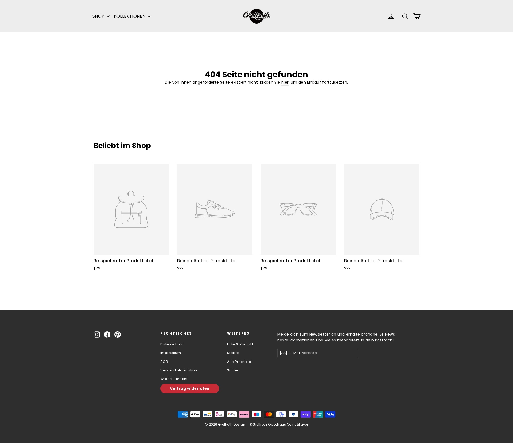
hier (285, 82)
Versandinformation (178, 370)
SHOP (99, 16)
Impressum (170, 352)
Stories (233, 352)
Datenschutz (171, 344)
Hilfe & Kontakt (240, 344)
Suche (233, 370)
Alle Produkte (239, 361)
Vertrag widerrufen (189, 388)
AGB (164, 361)
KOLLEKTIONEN (130, 16)
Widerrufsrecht (174, 378)
